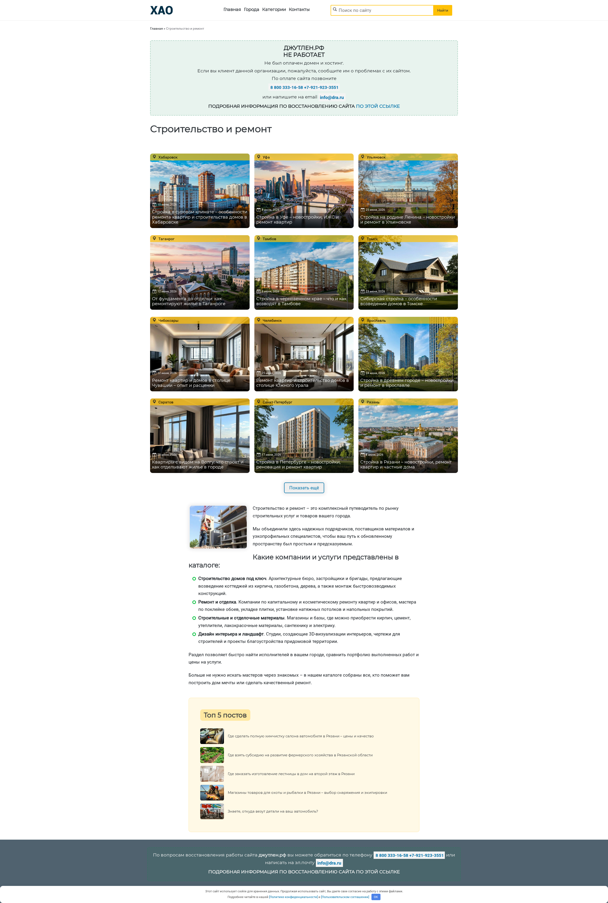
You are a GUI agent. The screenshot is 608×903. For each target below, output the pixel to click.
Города (251, 9)
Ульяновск (376, 157)
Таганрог (166, 239)
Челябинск (272, 320)
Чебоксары (167, 320)
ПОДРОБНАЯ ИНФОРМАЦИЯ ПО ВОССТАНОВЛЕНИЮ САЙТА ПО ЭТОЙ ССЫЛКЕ (304, 872)
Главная (232, 9)
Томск (372, 239)
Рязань (373, 402)
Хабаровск (167, 157)
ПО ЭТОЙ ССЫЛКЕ (378, 106)
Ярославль (376, 320)
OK (376, 897)
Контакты (299, 9)
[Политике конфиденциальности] (293, 897)
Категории (274, 9)
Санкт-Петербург (277, 402)
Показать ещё (304, 488)
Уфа (266, 157)
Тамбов (269, 239)
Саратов (165, 402)
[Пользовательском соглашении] (345, 897)
